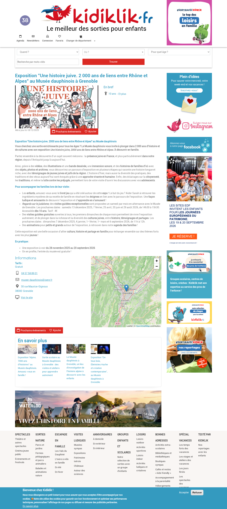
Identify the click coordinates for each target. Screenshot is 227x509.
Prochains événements (68, 131)
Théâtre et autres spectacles (20, 442)
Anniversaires (102, 434)
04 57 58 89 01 (29, 273)
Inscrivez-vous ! (189, 90)
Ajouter (92, 131)
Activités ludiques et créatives (141, 467)
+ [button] (157, 261)
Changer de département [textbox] (78, 40)
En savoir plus (30, 506)
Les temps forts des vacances (184, 448)
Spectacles (22, 434)
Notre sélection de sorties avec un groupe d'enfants (123, 464)
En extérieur (99, 443)
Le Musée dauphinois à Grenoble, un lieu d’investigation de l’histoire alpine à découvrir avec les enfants (76, 368)
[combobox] (81, 37)
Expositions (80, 453)
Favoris (59, 40)
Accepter (184, 492)
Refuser (197, 492)
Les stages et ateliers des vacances (186, 460)
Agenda (20, 40)
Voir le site (27, 297)
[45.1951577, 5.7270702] (126, 288)
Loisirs (141, 434)
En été (58, 467)
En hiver (59, 472)
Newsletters (33, 40)
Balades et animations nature (41, 472)
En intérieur (99, 448)
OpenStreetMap (143, 325)
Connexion (47, 40)
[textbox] (113, 52)
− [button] (157, 266)
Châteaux (79, 466)
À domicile (98, 439)
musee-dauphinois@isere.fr (36, 280)
